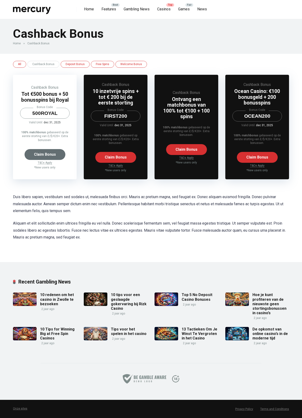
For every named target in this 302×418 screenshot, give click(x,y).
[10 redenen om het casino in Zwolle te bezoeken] (25, 304)
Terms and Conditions (274, 409)
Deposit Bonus (75, 64)
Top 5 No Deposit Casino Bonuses (197, 297)
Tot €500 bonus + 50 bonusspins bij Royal (45, 97)
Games (184, 9)
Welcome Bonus (131, 64)
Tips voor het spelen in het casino (129, 331)
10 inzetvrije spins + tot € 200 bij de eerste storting (116, 97)
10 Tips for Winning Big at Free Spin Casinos (57, 333)
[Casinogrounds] (32, 7)
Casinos (164, 9)
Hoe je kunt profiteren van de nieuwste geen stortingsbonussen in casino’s (269, 304)
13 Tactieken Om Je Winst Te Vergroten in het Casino (199, 333)
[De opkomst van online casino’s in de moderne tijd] (237, 339)
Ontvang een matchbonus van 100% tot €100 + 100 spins (186, 108)
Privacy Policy (244, 409)
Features (108, 9)
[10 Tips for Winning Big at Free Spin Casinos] (25, 339)
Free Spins (102, 64)
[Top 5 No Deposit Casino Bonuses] (166, 304)
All (19, 64)
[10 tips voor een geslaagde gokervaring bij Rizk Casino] (95, 304)
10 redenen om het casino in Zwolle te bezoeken (57, 299)
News (202, 9)
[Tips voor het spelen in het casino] (95, 339)
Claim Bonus (45, 154)
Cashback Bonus (45, 87)
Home (89, 9)
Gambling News (137, 9)
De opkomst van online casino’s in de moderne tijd (270, 333)
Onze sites (20, 408)
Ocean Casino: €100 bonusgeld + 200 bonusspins (257, 97)
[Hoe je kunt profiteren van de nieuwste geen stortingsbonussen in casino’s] (237, 304)
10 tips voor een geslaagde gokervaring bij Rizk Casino (129, 302)
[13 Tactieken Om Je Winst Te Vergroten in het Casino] (166, 339)
